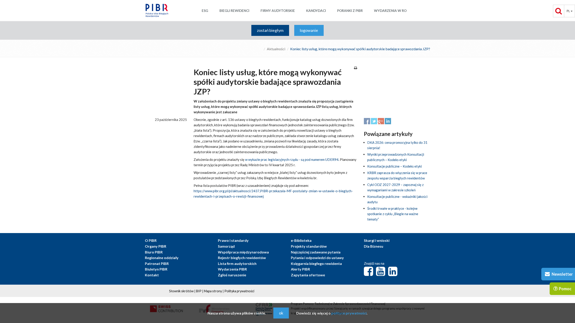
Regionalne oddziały (162, 257)
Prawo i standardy (233, 240)
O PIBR (151, 240)
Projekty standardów (309, 246)
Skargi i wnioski (376, 240)
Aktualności (276, 49)
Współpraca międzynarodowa (243, 252)
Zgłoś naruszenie (232, 275)
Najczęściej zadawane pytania (316, 252)
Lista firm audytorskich (237, 263)
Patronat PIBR (157, 263)
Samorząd (226, 246)
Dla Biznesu (373, 246)
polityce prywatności (349, 313)
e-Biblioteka (301, 240)
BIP (198, 291)
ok (281, 312)
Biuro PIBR (154, 252)
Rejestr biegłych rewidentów (242, 257)
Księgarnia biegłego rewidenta (316, 263)
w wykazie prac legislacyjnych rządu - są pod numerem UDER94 (291, 159)
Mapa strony (213, 291)
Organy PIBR (155, 246)
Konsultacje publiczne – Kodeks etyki (394, 166)
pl (568, 11)
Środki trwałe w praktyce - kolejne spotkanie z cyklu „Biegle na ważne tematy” (392, 213)
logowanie (309, 30)
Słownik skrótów (181, 291)
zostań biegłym (270, 30)
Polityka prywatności (239, 291)
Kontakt (152, 275)
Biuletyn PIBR (156, 269)
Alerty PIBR (300, 269)
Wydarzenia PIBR (232, 269)
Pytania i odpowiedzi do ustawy (317, 257)
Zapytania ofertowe (308, 275)
